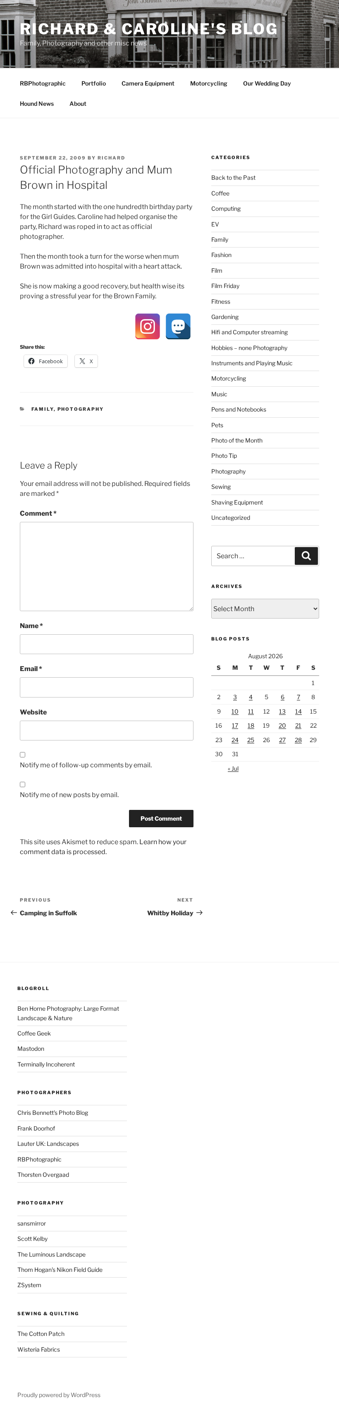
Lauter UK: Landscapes (48, 1143)
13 (282, 711)
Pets (217, 424)
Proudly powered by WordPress (58, 1394)
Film (216, 270)
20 (282, 725)
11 (251, 711)
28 (298, 739)
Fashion (221, 254)
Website (33, 712)
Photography (80, 409)
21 (298, 725)
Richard (111, 158)
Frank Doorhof (36, 1128)
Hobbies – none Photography (249, 347)
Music (219, 394)
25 (250, 739)
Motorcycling (208, 83)
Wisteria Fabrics (38, 1349)
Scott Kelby (32, 1238)
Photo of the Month (237, 440)
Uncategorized (230, 517)
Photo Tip (224, 455)
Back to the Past (233, 177)
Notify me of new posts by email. (69, 795)
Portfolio (93, 83)
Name (31, 626)
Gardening (225, 316)
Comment (38, 513)
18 (251, 725)
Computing (226, 208)
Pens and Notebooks (238, 409)
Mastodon (30, 1048)
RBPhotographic (43, 83)
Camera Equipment (148, 83)
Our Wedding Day (267, 83)
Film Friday (225, 285)
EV (215, 224)
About (77, 103)
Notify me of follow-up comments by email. (86, 765)
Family (42, 409)
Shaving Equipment (237, 502)
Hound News (37, 103)
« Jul (233, 768)
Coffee (220, 193)
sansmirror (31, 1223)
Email (31, 669)
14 (298, 711)
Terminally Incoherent (46, 1064)
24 (235, 739)
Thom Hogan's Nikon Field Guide (60, 1269)
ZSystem (29, 1284)
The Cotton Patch (40, 1333)
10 (235, 711)
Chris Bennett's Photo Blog (52, 1112)
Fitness (220, 301)
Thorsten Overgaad (43, 1174)
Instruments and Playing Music (252, 363)
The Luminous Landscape (51, 1254)
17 (235, 725)
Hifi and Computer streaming (249, 332)
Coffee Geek (34, 1033)
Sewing (221, 486)
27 (282, 739)
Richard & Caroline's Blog (149, 29)
